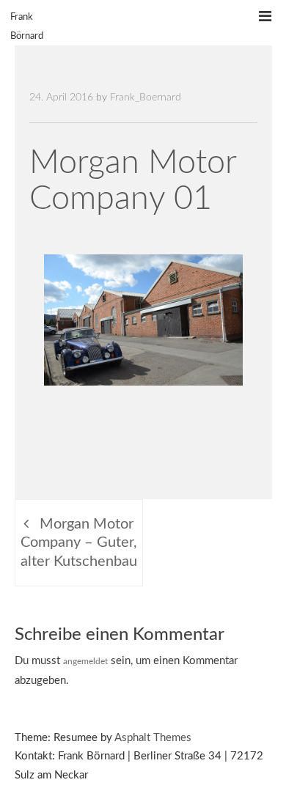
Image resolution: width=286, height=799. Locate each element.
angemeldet (85, 661)
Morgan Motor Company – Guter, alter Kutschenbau (79, 543)
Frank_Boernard (145, 97)
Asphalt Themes (152, 737)
